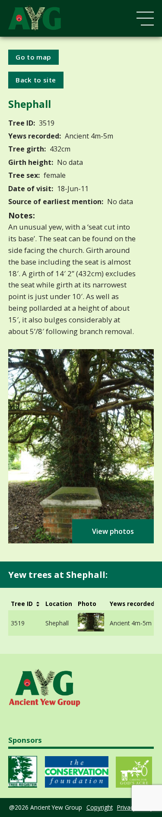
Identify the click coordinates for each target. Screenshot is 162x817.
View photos (113, 531)
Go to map (33, 57)
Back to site (36, 80)
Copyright (99, 807)
